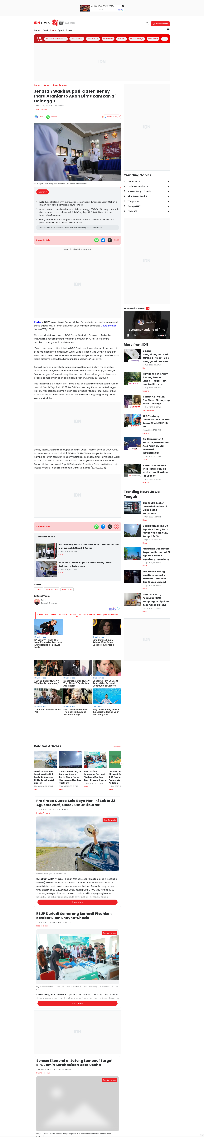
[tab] (43, 191)
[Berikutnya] (121, 738)
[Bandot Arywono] (37, 602)
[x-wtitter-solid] (110, 240)
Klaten (38, 322)
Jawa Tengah (108, 325)
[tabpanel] (77, 215)
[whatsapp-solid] (96, 240)
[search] (147, 23)
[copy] (116, 240)
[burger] (168, 28)
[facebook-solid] (103, 240)
